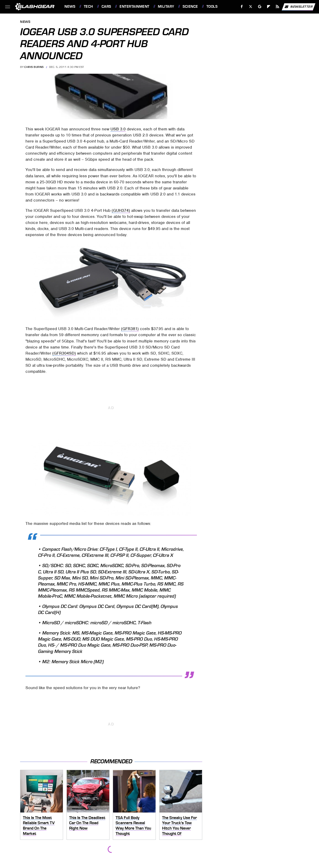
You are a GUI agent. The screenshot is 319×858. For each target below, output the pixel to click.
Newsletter (301, 6)
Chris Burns (34, 67)
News (69, 6)
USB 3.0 (118, 129)
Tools (211, 6)
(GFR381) (130, 328)
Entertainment (134, 6)
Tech (88, 6)
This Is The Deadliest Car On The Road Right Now (87, 822)
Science (190, 6)
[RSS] (277, 6)
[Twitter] (250, 6)
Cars (106, 6)
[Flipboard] (268, 6)
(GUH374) (121, 210)
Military (166, 6)
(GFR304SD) (64, 353)
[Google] (259, 6)
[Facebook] (241, 6)
